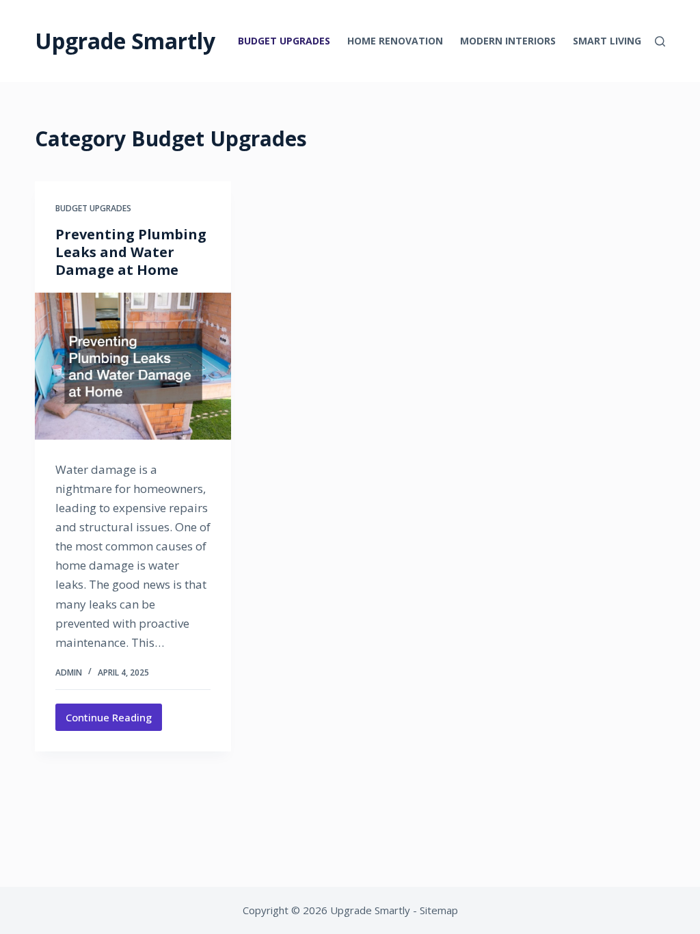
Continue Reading (114, 720)
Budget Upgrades (284, 40)
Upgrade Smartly (125, 40)
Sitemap (439, 910)
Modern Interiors (508, 40)
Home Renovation (395, 40)
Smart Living (607, 40)
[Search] (660, 41)
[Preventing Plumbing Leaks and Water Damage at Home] (133, 366)
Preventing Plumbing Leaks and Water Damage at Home (130, 252)
